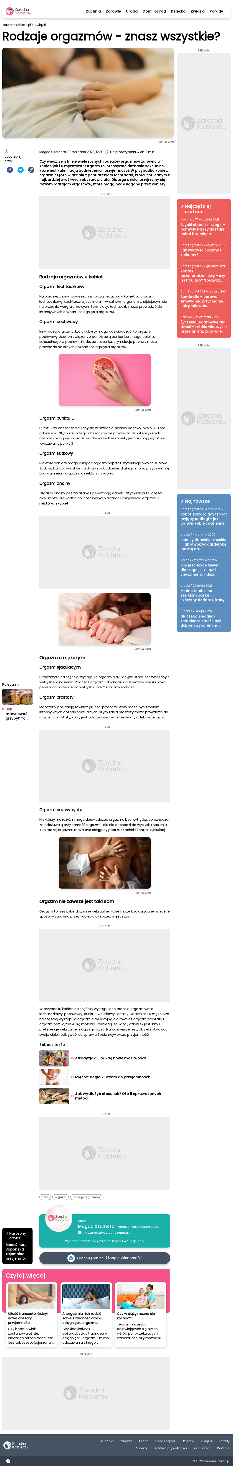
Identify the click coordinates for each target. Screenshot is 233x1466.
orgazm (60, 1197)
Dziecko (178, 11)
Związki (198, 11)
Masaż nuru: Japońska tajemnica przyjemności (17, 1252)
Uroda (132, 11)
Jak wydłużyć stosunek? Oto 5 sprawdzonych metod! (118, 1096)
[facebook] (10, 170)
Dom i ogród (154, 11)
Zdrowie (113, 11)
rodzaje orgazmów (86, 1197)
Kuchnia (93, 11)
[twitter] (21, 170)
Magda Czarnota (96, 1226)
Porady (216, 11)
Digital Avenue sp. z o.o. (128, 1241)
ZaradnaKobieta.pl (16, 25)
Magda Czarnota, (53, 152)
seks (45, 1197)
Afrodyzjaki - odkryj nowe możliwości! (110, 1058)
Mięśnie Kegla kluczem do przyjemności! (112, 1077)
